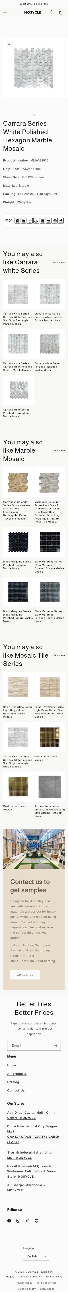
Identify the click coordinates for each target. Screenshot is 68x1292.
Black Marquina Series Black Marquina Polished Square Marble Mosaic (49, 566)
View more (59, 262)
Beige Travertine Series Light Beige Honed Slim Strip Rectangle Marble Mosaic (49, 711)
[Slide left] (25, 115)
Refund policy (54, 1276)
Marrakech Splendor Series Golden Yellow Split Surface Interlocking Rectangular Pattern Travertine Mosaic (16, 510)
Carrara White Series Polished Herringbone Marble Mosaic (16, 413)
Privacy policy (24, 1283)
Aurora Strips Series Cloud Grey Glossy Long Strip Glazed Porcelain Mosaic (49, 811)
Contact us (25, 974)
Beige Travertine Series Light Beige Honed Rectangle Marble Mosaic (18, 711)
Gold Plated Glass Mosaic (45, 758)
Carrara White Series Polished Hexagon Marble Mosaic (47, 366)
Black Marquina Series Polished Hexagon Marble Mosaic (17, 565)
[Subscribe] (56, 1046)
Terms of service (47, 1283)
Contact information (30, 1276)
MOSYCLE (32, 1272)
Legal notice (47, 1289)
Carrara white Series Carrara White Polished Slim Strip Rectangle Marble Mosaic (17, 318)
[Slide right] (43, 115)
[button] (5, 12)
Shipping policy (27, 1289)
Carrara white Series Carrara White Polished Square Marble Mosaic (49, 317)
